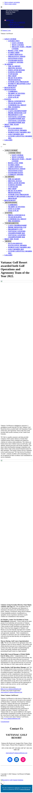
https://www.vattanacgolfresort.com (11, 689)
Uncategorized (5, 721)
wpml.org (17, 787)
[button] (9, 20)
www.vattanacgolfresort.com (11, 718)
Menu (4, 144)
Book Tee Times (10, 12)
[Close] (1, 146)
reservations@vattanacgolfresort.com (11, 692)
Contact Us (9, 14)
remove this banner (25, 789)
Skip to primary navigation (12, 2)
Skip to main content (10, 4)
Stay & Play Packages (12, 10)
